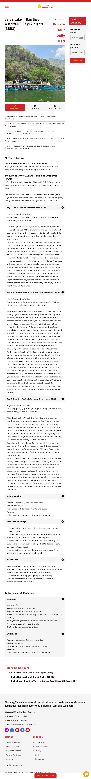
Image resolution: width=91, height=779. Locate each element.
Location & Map (41, 747)
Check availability (45, 776)
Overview (14, 108)
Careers (9, 759)
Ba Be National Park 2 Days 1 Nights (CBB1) (32, 673)
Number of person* (75, 46)
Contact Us (39, 759)
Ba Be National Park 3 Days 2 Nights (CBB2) (32, 677)
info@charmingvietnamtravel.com (21, 724)
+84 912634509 (20, 716)
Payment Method (13, 751)
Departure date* (75, 31)
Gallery (38, 751)
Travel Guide (40, 742)
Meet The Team (13, 747)
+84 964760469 (22, 720)
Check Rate (77, 60)
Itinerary (35, 108)
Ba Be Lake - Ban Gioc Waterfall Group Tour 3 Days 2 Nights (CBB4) (44, 681)
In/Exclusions (55, 108)
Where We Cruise (13, 755)
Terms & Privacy (13, 742)
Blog (37, 755)
